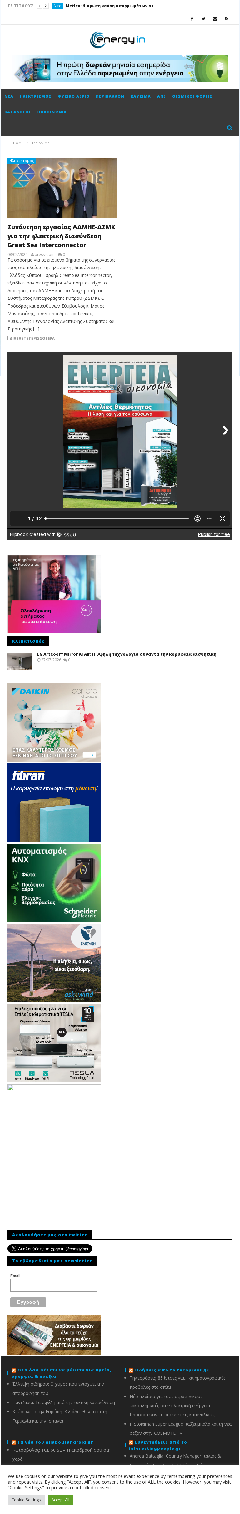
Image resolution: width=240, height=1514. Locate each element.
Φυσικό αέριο (74, 96)
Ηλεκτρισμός (36, 96)
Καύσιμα (141, 96)
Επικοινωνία (52, 112)
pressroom (45, 255)
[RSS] (226, 18)
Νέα (58, 5)
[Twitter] (203, 18)
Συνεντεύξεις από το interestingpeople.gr (158, 1445)
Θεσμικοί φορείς (192, 96)
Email (15, 1276)
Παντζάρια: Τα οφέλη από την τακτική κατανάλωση (63, 1402)
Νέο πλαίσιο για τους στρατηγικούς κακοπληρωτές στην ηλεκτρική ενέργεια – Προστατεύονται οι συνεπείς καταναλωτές (172, 1405)
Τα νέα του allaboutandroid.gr (55, 1442)
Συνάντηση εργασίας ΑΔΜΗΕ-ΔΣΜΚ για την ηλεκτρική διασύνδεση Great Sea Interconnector (61, 236)
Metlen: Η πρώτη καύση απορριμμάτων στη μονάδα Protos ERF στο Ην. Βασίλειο (112, 5)
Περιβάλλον (110, 96)
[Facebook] (192, 18)
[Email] (215, 18)
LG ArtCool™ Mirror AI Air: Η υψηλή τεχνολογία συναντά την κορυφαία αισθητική (127, 654)
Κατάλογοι (17, 112)
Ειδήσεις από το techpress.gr (171, 1370)
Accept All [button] (60, 1499)
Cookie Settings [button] (26, 1499)
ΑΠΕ (161, 96)
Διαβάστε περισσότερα (32, 338)
